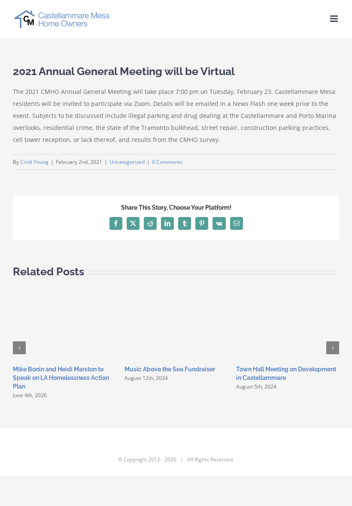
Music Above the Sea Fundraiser (169, 369)
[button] (19, 347)
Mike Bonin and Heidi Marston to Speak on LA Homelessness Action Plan (61, 378)
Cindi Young (34, 162)
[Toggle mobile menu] (334, 18)
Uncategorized (127, 162)
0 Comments (167, 162)
